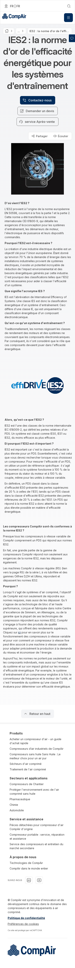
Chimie (14, 804)
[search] (68, 6)
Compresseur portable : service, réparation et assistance (37, 836)
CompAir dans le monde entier (29, 868)
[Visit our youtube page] (39, 880)
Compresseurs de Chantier (27, 784)
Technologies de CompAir (26, 863)
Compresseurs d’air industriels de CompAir (36, 748)
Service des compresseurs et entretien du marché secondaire (36, 846)
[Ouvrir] (68, 17)
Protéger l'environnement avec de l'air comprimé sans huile (34, 791)
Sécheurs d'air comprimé (26, 763)
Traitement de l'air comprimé (28, 769)
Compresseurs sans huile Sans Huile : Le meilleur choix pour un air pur (35, 756)
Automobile (17, 810)
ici (19, 632)
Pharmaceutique (20, 799)
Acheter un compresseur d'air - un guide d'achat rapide (35, 741)
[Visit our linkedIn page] (28, 880)
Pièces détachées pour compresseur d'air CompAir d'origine (36, 827)
